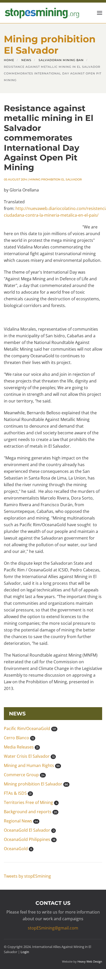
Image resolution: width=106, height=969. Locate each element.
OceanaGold (18, 848)
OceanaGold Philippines (29, 839)
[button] (99, 13)
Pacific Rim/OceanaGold (30, 728)
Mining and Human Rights (32, 765)
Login (25, 951)
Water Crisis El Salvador (29, 756)
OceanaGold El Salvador (29, 830)
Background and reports (30, 811)
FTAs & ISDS (18, 793)
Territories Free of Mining (30, 802)
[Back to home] (41, 13)
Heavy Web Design (89, 961)
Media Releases (21, 747)
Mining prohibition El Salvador (55, 179)
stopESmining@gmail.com (53, 928)
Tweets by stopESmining (27, 876)
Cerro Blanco (19, 738)
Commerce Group (24, 775)
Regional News (21, 821)
